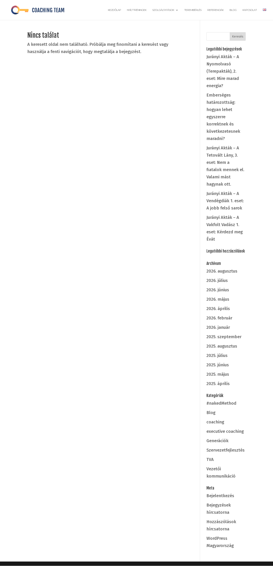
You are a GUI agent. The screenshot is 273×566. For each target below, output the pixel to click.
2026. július (217, 280)
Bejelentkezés (220, 495)
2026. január (218, 327)
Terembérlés (192, 10)
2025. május (217, 374)
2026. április (218, 308)
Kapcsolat (250, 10)
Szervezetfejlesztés (225, 450)
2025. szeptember (223, 336)
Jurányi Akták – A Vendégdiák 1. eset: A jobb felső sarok (225, 201)
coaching (215, 421)
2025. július (217, 355)
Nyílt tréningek (136, 10)
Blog (233, 10)
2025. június (217, 364)
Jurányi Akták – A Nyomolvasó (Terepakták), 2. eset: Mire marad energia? (222, 71)
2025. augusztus (221, 346)
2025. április (218, 383)
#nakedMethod (221, 403)
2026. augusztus (221, 271)
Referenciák (215, 10)
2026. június (217, 289)
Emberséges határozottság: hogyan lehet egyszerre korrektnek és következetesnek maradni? (223, 116)
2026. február (219, 318)
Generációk (217, 440)
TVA (210, 459)
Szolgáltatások (163, 10)
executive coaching (225, 431)
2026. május (217, 299)
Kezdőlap (114, 10)
